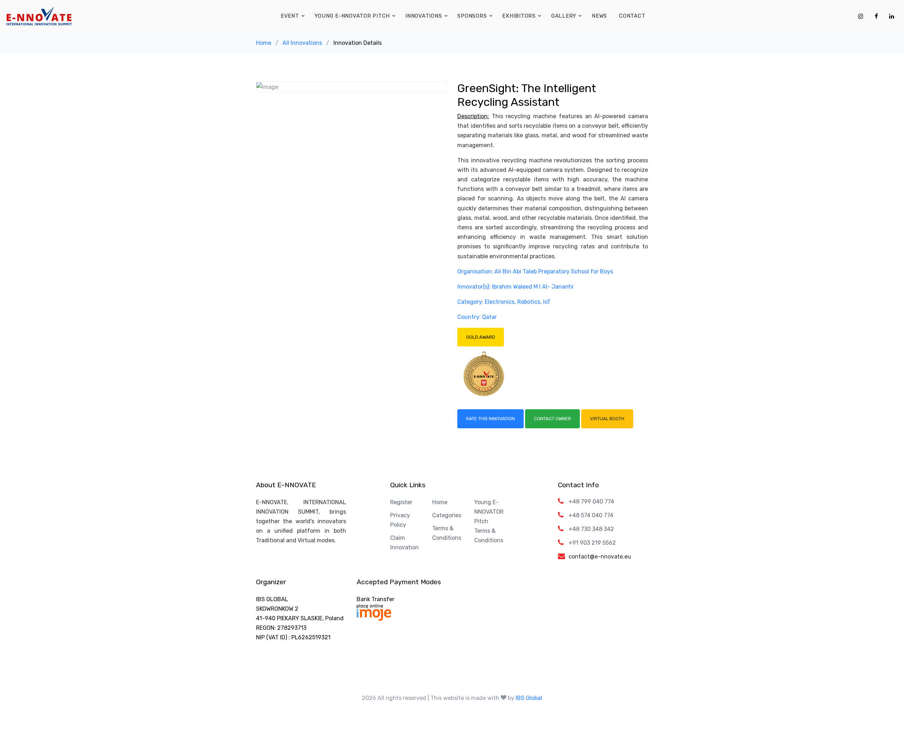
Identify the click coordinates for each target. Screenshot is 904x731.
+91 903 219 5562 (592, 542)
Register (401, 502)
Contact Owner (552, 418)
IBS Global (529, 698)
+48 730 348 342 (591, 529)
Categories (446, 515)
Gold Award (480, 337)
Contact (632, 16)
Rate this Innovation (490, 418)
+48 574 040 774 (591, 515)
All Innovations (302, 43)
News (599, 16)
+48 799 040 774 (591, 501)
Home (263, 43)
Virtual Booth (607, 418)
